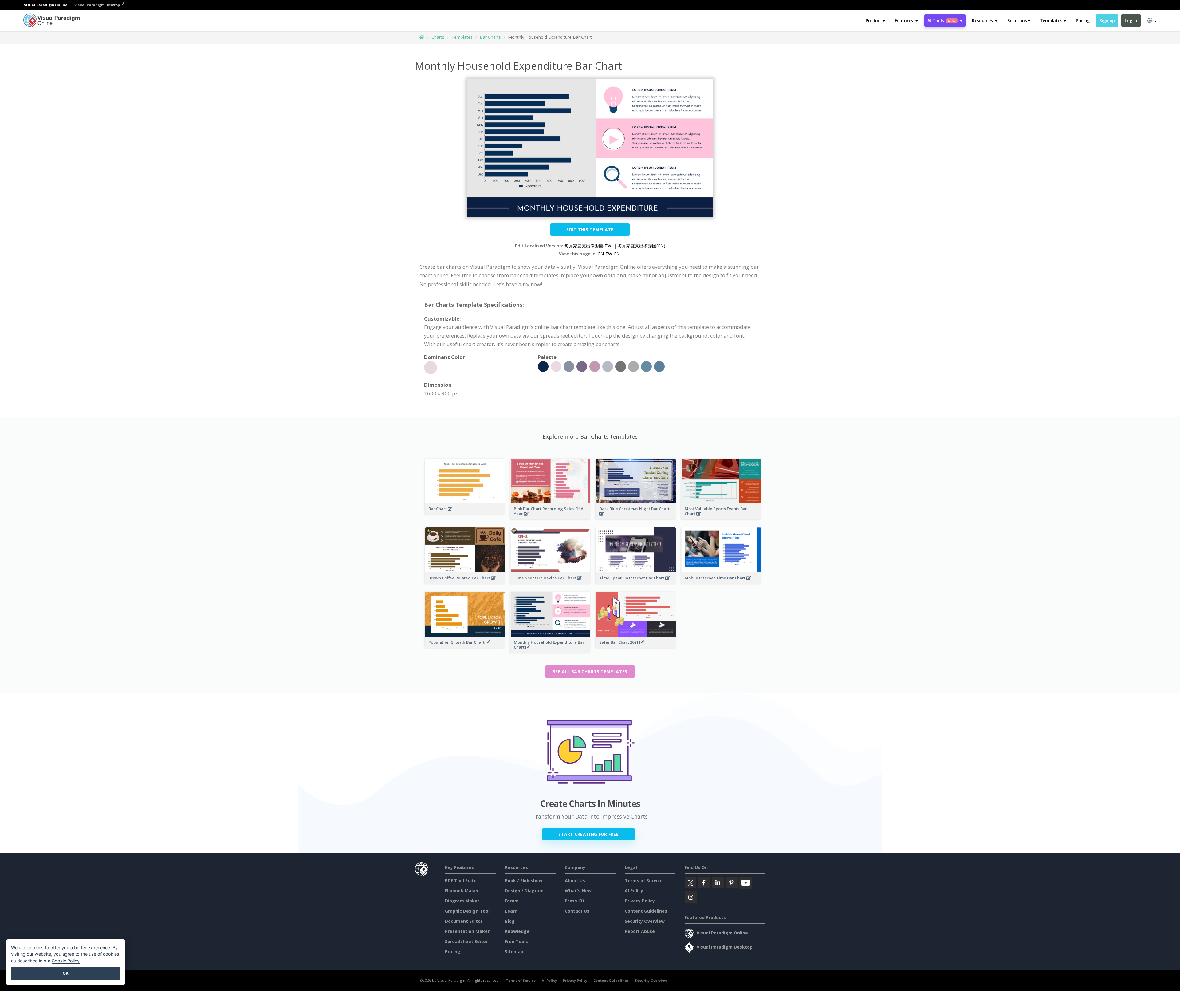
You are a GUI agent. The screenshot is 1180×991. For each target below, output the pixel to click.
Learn (511, 911)
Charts (437, 37)
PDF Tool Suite (461, 880)
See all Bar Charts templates (590, 671)
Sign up (1107, 20)
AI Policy (634, 891)
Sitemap (514, 951)
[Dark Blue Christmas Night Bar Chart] (636, 517)
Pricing (1083, 20)
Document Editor (463, 921)
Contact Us (577, 911)
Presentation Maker (467, 931)
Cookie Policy (66, 960)
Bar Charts (490, 37)
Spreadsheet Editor (466, 941)
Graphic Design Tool (467, 911)
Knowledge (517, 931)
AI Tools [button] (941, 20)
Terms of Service (644, 880)
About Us (575, 880)
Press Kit (574, 901)
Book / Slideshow (523, 880)
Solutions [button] (1017, 20)
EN (601, 254)
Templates (462, 37)
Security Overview (645, 921)
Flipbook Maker (462, 891)
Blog (510, 921)
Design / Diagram (524, 891)
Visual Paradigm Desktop (97, 4)
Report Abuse (640, 931)
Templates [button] (1051, 20)
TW (608, 254)
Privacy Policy (640, 901)
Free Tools (516, 941)
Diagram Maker (462, 901)
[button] (906, 20)
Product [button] (874, 20)
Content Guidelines (646, 911)
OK (66, 973)
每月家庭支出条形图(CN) (641, 246)
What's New (578, 891)
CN (617, 254)
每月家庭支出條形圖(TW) (588, 246)
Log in (1131, 20)
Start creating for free (588, 834)
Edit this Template (589, 229)
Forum (512, 901)
